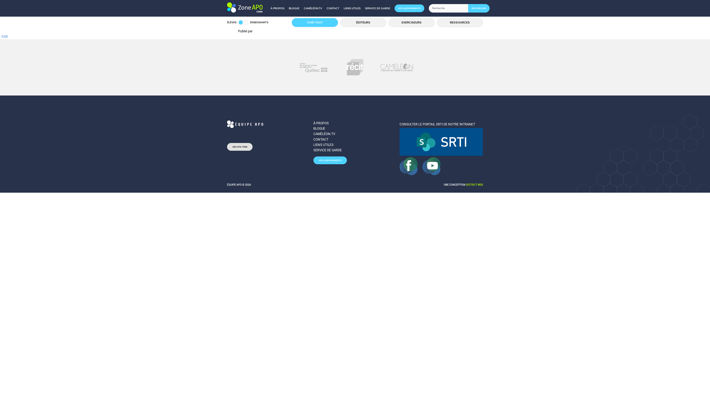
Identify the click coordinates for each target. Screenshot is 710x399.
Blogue (294, 8)
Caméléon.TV (313, 8)
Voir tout (315, 23)
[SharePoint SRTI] (441, 154)
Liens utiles (352, 8)
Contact (333, 8)
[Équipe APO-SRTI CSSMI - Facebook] (409, 174)
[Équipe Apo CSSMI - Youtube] (431, 174)
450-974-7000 (239, 146)
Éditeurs (363, 23)
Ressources (460, 23)
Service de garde (377, 8)
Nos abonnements (409, 8)
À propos (277, 8)
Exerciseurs (412, 23)
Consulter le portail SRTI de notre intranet (437, 124)
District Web (474, 184)
